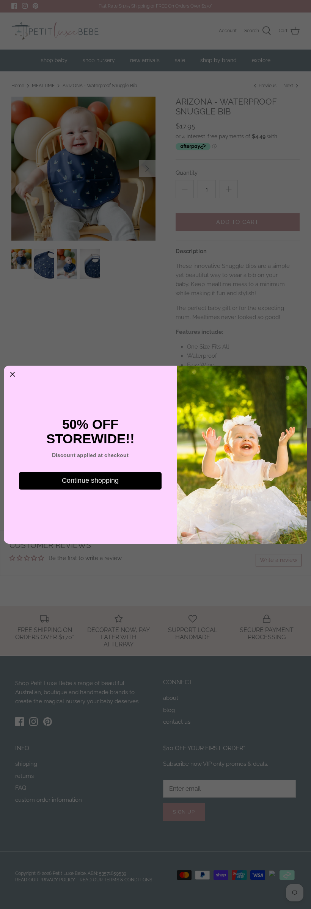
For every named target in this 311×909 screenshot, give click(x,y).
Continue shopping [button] (90, 480)
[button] (12, 374)
